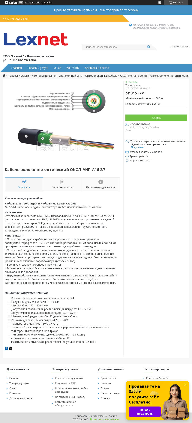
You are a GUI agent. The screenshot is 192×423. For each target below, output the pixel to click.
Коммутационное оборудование (65, 403)
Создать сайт (32, 2)
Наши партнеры (110, 393)
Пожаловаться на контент (104, 419)
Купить (156, 117)
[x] (10, 349)
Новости (106, 383)
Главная (16, 68)
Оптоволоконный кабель (101, 75)
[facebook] (6, 349)
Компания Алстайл (157, 378)
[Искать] (148, 47)
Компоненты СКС (65, 383)
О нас (57, 68)
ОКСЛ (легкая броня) (133, 75)
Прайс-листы (108, 378)
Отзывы (105, 398)
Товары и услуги (37, 68)
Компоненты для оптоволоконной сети (57, 75)
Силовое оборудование (69, 378)
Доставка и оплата (97, 68)
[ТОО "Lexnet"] (35, 41)
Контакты (73, 68)
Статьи (105, 388)
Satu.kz (113, 416)
